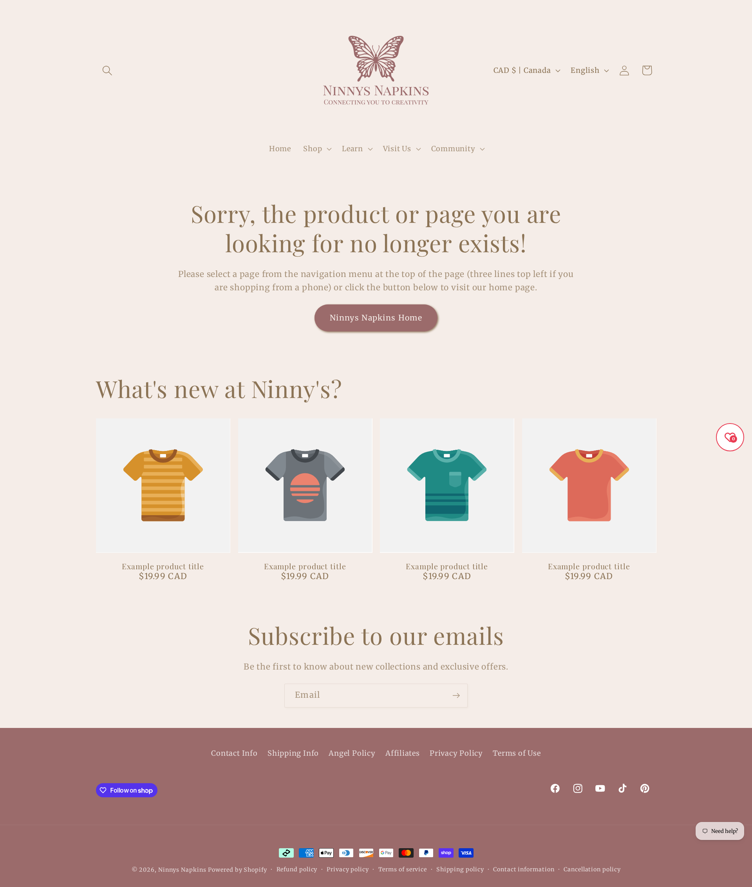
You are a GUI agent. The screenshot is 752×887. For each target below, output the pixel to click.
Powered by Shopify (237, 869)
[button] (107, 70)
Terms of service (402, 869)
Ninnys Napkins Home (376, 317)
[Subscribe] (456, 696)
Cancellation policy (592, 869)
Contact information (523, 869)
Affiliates (402, 753)
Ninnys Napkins (182, 869)
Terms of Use (516, 753)
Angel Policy (352, 753)
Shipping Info (293, 753)
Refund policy (297, 869)
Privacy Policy (456, 753)
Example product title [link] (163, 566)
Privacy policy (348, 869)
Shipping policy (460, 869)
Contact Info (234, 753)
